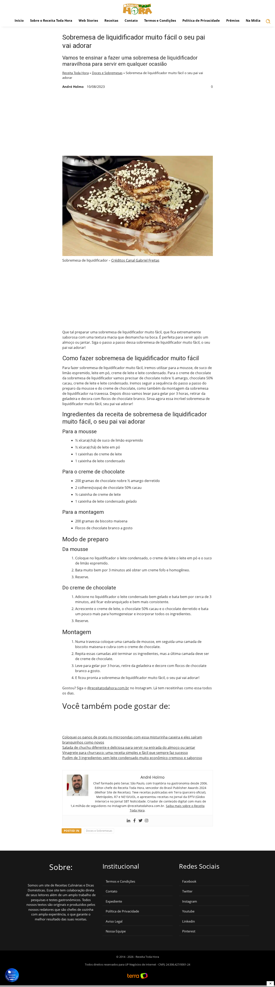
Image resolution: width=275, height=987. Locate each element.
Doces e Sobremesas (107, 73)
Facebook (189, 881)
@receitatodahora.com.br (108, 688)
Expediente (114, 901)
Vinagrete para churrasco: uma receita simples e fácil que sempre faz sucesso (125, 752)
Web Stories (88, 20)
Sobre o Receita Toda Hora (51, 20)
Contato (131, 20)
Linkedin (188, 921)
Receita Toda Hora (75, 73)
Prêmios (232, 20)
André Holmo (73, 86)
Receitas (111, 20)
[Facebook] (134, 821)
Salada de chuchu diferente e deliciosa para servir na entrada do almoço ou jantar (128, 747)
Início (19, 20)
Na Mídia (253, 20)
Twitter (187, 891)
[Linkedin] (128, 821)
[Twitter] (140, 821)
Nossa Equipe (116, 931)
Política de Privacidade (201, 20)
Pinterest (188, 931)
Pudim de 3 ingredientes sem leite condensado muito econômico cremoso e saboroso (132, 757)
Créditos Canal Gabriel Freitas (135, 260)
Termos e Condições (160, 20)
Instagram (189, 901)
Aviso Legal (114, 921)
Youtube (188, 911)
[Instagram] (146, 821)
